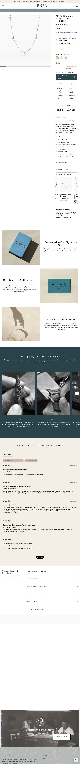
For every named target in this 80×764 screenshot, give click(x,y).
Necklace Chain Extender (65, 195)
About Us (45, 758)
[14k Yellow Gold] (57, 57)
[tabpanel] (40, 510)
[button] (6, 5)
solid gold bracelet (45, 1)
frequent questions (62, 169)
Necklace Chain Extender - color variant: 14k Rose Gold (66, 200)
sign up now (62, 737)
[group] (40, 1)
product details (61, 117)
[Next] (77, 393)
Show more (40, 557)
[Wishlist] (73, 5)
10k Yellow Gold (75, 203)
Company (45, 755)
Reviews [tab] (8, 454)
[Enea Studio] (42, 5)
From (64, 198)
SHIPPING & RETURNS (62, 162)
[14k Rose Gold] (65, 57)
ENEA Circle (46, 761)
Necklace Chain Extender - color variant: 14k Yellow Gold (61, 200)
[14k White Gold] (61, 57)
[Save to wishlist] (74, 77)
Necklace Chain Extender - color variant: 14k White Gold (64, 200)
